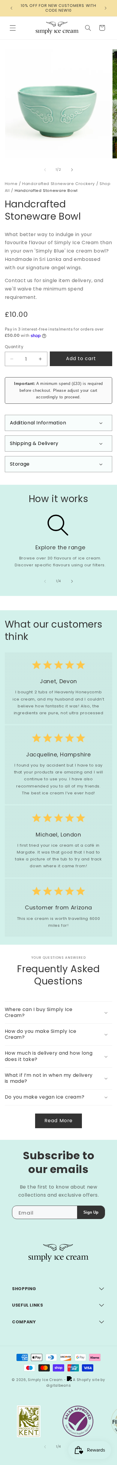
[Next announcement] (105, 8)
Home (11, 183)
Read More (58, 1120)
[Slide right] (72, 169)
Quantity (14, 347)
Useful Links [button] (27, 1305)
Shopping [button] (24, 1289)
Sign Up (90, 1212)
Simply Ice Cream (45, 1379)
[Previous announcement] (11, 8)
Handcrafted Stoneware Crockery (58, 183)
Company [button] (24, 1322)
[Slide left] (45, 169)
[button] (13, 28)
